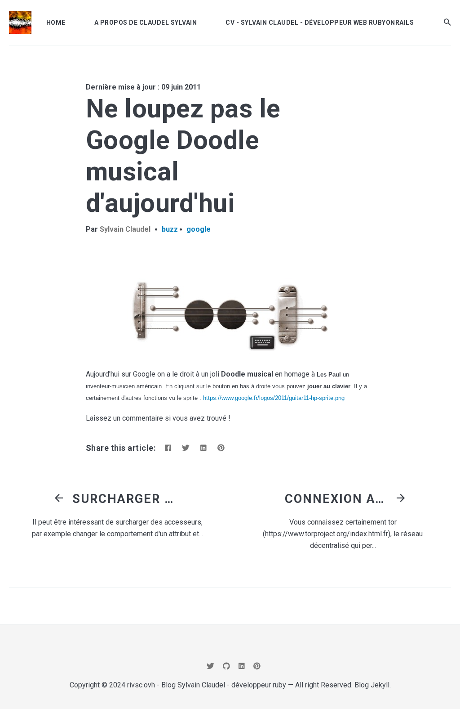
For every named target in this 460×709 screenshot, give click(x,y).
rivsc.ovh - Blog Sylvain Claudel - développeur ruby (206, 685)
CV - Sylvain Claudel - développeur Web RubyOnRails (320, 22)
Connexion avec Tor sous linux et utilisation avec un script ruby (339, 499)
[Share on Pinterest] (221, 448)
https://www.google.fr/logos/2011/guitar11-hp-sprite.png (274, 398)
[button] (447, 22)
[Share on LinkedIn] (203, 448)
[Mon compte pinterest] (257, 666)
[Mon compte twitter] (210, 666)
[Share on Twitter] (186, 448)
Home (56, 22)
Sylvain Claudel (125, 229)
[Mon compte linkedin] (242, 666)
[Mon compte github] (226, 666)
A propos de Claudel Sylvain (145, 22)
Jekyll (380, 685)
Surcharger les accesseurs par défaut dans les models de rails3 (126, 499)
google (198, 229)
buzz (170, 229)
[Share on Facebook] (168, 448)
